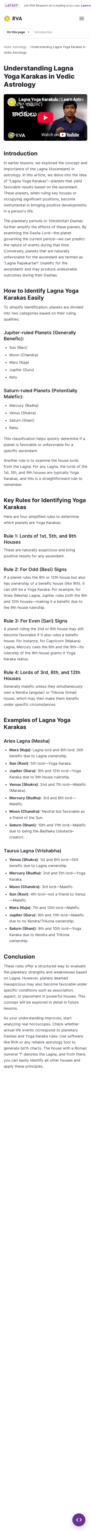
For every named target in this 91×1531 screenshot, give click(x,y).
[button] (78, 1519)
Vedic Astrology (15, 47)
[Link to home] (13, 18)
